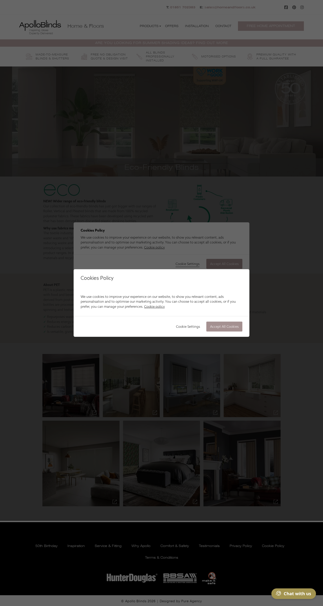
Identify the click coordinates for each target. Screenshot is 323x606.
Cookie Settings (188, 326)
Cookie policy (154, 306)
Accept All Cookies (224, 326)
